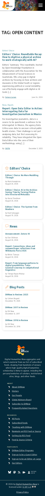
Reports (11, 105)
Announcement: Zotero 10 (17, 234)
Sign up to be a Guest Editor (24, 454)
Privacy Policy (22, 492)
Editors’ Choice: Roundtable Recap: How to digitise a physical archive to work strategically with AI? (22, 57)
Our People (17, 395)
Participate (12, 446)
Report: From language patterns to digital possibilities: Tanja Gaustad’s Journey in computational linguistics (22, 266)
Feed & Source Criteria (22, 440)
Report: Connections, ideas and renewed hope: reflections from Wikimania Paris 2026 (20, 248)
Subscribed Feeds (20, 423)
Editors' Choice (8, 51)
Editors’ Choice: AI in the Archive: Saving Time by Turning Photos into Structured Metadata (21, 192)
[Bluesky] (10, 473)
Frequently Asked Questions (24, 408)
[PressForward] (24, 473)
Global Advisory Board (21, 399)
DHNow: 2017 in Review (16, 307)
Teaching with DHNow (22, 427)
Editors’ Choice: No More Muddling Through (21, 176)
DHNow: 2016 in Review (16, 320)
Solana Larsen (10, 97)
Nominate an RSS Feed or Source (26, 431)
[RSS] (19, 473)
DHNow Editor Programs (23, 450)
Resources (12, 414)
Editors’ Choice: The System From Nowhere (21, 208)
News (4, 105)
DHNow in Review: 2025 (16, 294)
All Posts (16, 419)
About (10, 383)
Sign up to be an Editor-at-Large (26, 459)
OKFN (7, 148)
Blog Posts (17, 287)
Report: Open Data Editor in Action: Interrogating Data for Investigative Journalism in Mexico (22, 111)
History (15, 391)
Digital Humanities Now (26, 484)
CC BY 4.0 (27, 487)
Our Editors (17, 463)
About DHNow (18, 387)
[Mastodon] (14, 473)
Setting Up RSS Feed (21, 435)
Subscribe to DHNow (21, 404)
